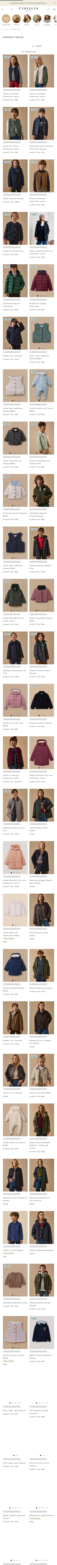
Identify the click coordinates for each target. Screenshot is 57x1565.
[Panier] (54, 9)
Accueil (6, 29)
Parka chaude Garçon (13, 198)
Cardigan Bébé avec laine (15, 1303)
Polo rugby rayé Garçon (14, 1410)
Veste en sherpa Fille (13, 251)
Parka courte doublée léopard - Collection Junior (39, 1145)
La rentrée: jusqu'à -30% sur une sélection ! (28, 3)
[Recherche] (12, 9)
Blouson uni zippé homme (41, 1515)
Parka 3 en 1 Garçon (12, 356)
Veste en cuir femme (13, 1093)
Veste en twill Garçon (13, 1250)
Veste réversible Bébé (40, 1093)
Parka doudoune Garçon (41, 988)
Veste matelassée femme (41, 1250)
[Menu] (2, 9)
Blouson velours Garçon (40, 723)
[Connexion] (48, 9)
